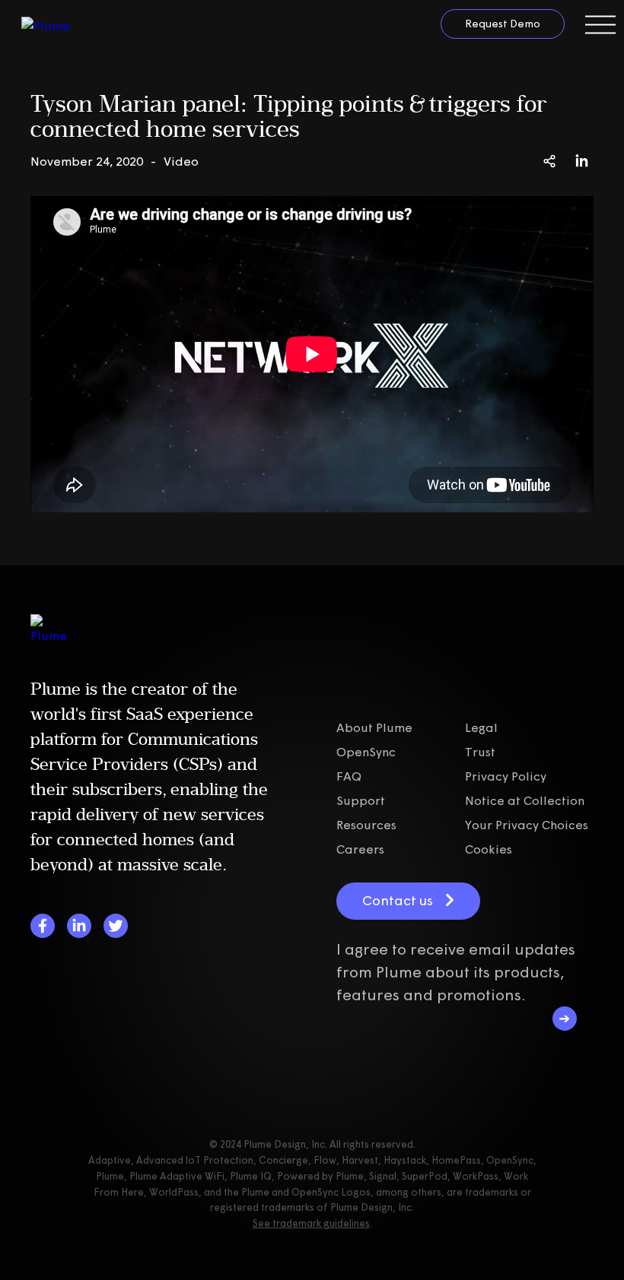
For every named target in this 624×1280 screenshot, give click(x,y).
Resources (366, 824)
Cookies (488, 849)
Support (360, 800)
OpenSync (366, 751)
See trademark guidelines (311, 1223)
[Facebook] (42, 926)
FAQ (348, 776)
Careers (360, 849)
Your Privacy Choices (526, 824)
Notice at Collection (524, 800)
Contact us (397, 900)
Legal (481, 727)
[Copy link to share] (549, 161)
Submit (564, 1018)
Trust (480, 751)
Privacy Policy (505, 776)
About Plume (374, 727)
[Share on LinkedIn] (581, 161)
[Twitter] (115, 926)
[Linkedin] (79, 926)
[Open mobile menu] (600, 24)
